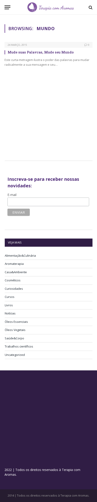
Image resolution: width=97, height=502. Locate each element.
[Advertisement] (43, 119)
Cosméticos (13, 280)
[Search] (90, 7)
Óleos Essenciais (16, 322)
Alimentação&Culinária (20, 255)
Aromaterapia (14, 264)
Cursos (9, 297)
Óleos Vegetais (15, 330)
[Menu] (7, 7)
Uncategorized (15, 355)
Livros (9, 305)
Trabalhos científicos (19, 346)
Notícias (10, 313)
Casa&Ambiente (16, 272)
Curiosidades (14, 289)
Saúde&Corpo (14, 338)
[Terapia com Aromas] (50, 7)
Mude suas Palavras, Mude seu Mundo (41, 52)
